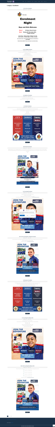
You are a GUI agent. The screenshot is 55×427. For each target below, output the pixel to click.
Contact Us (45, 1)
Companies (35, 1)
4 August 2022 (25, 367)
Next (11, 416)
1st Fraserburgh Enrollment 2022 (27, 317)
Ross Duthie (30, 96)
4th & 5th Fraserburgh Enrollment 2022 (27, 365)
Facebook (9, 419)
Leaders (39, 1)
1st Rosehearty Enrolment (27, 280)
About (42, 1)
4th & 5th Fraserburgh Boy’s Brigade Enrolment (27, 236)
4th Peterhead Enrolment (27, 146)
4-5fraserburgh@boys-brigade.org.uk (30, 241)
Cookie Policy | (12, 419)
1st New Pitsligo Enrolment (27, 49)
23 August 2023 (25, 96)
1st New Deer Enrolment (27, 8)
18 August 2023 (25, 107)
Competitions (29, 1)
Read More (28, 45)
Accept (22, 215)
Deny (27, 215)
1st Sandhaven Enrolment (27, 95)
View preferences (32, 215)
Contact (7, 419)
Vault (32, 1)
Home (23, 1)
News (25, 1)
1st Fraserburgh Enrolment (27, 191)
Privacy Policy (15, 419)
